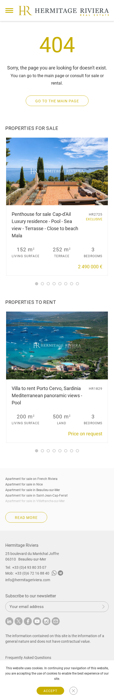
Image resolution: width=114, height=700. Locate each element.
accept (50, 691)
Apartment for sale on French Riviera (31, 479)
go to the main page (57, 101)
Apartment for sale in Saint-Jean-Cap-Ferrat (36, 495)
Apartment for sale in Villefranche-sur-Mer (35, 501)
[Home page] (64, 11)
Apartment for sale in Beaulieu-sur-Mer (32, 490)
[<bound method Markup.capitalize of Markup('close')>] (73, 691)
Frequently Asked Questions (28, 657)
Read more (26, 517)
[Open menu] (9, 10)
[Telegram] (60, 573)
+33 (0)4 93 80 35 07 (29, 567)
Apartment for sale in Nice (24, 484)
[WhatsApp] (54, 573)
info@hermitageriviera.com (27, 580)
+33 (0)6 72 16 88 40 (32, 573)
